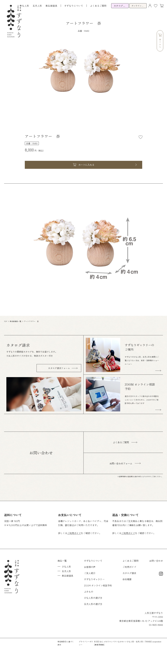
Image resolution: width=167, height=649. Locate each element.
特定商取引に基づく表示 (66, 643)
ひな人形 (24, 5)
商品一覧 (62, 560)
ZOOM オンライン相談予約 (98, 585)
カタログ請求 (129, 573)
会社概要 (127, 579)
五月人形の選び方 (93, 604)
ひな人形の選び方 (93, 597)
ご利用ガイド (74, 533)
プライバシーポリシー (86, 643)
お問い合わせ (156, 560)
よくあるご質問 (98, 5)
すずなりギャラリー (94, 579)
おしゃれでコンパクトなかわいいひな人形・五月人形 (121, 641)
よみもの (88, 591)
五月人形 (37, 5)
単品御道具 (51, 5)
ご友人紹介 (89, 573)
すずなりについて (93, 560)
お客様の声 (89, 567)
